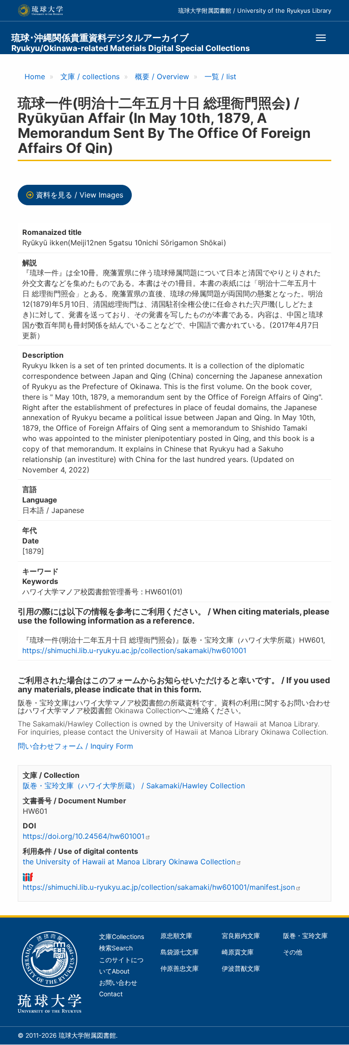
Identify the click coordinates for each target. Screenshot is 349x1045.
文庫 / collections (90, 76)
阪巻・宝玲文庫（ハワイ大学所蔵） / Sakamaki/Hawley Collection (134, 785)
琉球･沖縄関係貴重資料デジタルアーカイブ (130, 42)
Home (35, 76)
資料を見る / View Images (79, 194)
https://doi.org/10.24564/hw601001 (84, 836)
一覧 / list (220, 76)
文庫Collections (121, 936)
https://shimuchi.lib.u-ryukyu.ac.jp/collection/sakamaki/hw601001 (134, 650)
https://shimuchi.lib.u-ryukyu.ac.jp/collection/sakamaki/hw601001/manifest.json (159, 887)
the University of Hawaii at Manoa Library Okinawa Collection (129, 861)
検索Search (116, 948)
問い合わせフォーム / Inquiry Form (75, 746)
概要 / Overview (162, 76)
